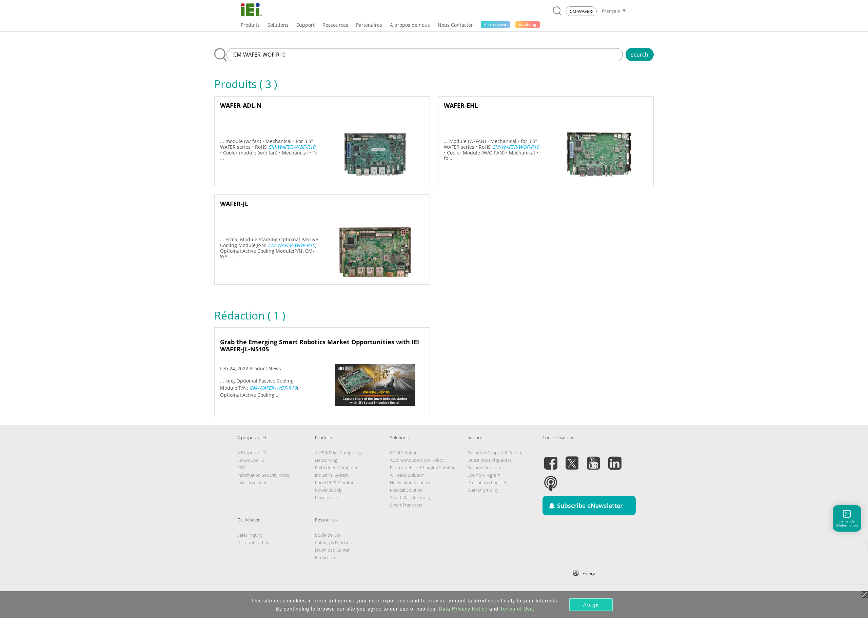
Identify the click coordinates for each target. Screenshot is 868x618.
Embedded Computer (336, 468)
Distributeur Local (255, 542)
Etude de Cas (328, 535)
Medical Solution (406, 490)
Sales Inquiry (249, 535)
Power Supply (328, 490)
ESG (241, 468)
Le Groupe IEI (250, 460)
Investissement (252, 482)
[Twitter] (572, 459)
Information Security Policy (263, 475)
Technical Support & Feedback (498, 453)
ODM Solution (404, 453)
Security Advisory (484, 468)
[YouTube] (593, 459)
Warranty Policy (483, 490)
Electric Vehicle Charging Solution (423, 468)
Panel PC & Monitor (334, 482)
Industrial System (332, 475)
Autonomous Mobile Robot (417, 460)
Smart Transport (406, 505)
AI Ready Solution (407, 475)
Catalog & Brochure (334, 542)
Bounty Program (484, 475)
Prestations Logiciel (487, 482)
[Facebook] (550, 459)
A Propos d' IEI (251, 453)
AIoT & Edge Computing (338, 453)
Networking (326, 460)
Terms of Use (516, 608)
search (639, 54)
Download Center (332, 550)
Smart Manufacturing (411, 497)
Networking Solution (410, 482)
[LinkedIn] (615, 459)
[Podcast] (550, 479)
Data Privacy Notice (463, 608)
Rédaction (325, 557)
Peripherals (326, 497)
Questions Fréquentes (490, 460)
